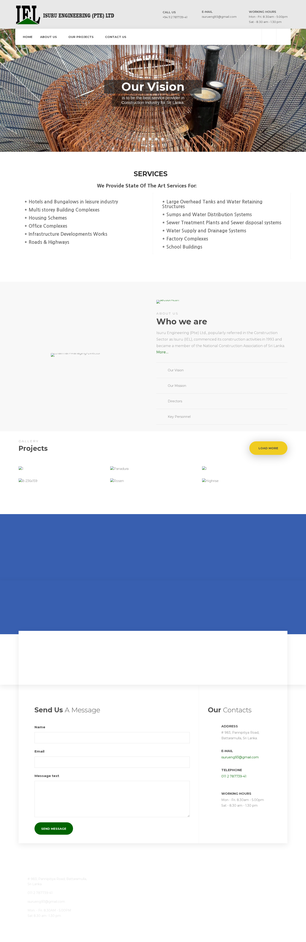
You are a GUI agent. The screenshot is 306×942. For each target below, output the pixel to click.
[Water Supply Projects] (142, 886)
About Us (48, 37)
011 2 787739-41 (233, 776)
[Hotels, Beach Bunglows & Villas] (142, 908)
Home (27, 37)
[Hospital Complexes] (119, 886)
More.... (162, 352)
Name (40, 727)
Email (39, 751)
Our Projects (81, 37)
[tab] (221, 370)
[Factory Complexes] (119, 908)
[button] (221, 370)
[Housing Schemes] (164, 908)
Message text (47, 776)
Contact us (115, 37)
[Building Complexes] (164, 886)
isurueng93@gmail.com (240, 757)
